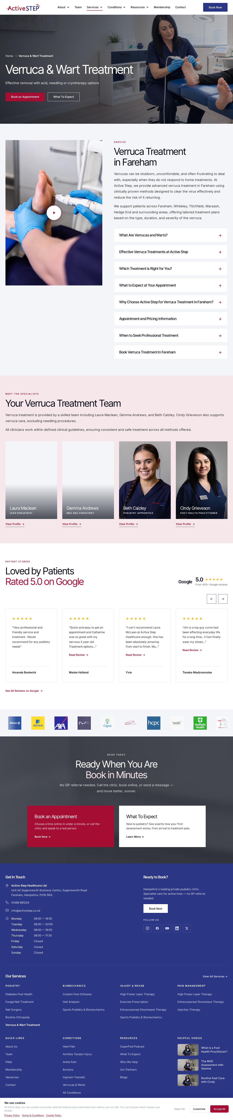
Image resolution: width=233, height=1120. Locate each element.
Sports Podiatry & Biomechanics (83, 1009)
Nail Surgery (13, 1009)
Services (92, 7)
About (61, 7)
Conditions (115, 7)
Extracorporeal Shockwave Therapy (143, 1009)
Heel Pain (69, 1046)
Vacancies (12, 1077)
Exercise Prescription (134, 1002)
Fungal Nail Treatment (19, 1002)
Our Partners (128, 1069)
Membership (162, 7)
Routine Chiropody (17, 1017)
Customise (199, 1108)
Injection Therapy (188, 1009)
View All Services (215, 976)
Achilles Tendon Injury (77, 1054)
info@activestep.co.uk (25, 910)
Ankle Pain (69, 1062)
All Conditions (72, 1092)
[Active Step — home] (22, 7)
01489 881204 (20, 902)
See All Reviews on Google (24, 690)
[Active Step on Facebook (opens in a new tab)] (157, 928)
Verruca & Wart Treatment (22, 1025)
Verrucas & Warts (74, 1085)
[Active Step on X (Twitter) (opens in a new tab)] (187, 928)
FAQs (8, 1062)
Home (9, 56)
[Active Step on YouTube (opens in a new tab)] (167, 928)
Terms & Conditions (33, 1115)
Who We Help (129, 1062)
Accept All (219, 1108)
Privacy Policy (12, 1115)
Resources (138, 7)
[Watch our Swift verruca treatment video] (54, 213)
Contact (180, 7)
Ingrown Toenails (74, 1077)
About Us (11, 1046)
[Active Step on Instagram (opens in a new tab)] (147, 928)
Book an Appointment (28, 97)
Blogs (123, 1077)
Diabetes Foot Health (18, 994)
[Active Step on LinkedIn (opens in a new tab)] (177, 928)
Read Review (78, 654)
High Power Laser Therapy (137, 994)
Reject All (179, 1108)
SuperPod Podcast (132, 1046)
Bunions (68, 1069)
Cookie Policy (53, 1115)
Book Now (215, 7)
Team (78, 7)
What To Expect (63, 96)
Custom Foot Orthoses (77, 994)
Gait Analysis (71, 1002)
